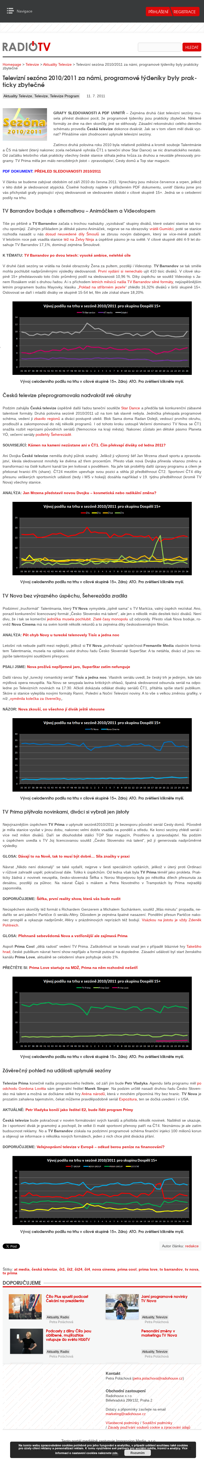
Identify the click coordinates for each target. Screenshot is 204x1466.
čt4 (87, 1269)
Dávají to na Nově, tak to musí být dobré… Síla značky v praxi (74, 856)
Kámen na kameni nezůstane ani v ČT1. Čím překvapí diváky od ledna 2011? (97, 445)
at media (21, 1269)
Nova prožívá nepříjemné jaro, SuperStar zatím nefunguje (78, 667)
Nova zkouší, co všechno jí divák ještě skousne (61, 709)
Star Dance (130, 408)
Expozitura (128, 1099)
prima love (148, 1269)
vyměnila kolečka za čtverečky (35, 698)
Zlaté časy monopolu (110, 619)
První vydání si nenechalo (120, 271)
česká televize (44, 1269)
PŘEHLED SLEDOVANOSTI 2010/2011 (68, 171)
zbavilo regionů (47, 418)
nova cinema (103, 1269)
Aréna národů (93, 1094)
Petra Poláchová (61, 1322)
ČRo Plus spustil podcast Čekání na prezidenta (67, 1298)
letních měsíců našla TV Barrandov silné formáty (132, 282)
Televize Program (64, 96)
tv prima (10, 1273)
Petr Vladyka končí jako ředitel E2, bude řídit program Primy (79, 1110)
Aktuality (53, 1317)
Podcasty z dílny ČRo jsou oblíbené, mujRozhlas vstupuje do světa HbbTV (68, 1335)
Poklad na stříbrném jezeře (102, 287)
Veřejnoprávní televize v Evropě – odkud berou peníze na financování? (101, 1147)
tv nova (191, 1269)
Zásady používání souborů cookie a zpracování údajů (149, 1427)
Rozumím (137, 1452)
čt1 (62, 1269)
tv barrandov (171, 1269)
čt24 (78, 1269)
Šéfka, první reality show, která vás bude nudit (79, 899)
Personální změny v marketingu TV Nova (159, 1333)
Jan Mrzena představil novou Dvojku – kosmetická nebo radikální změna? (89, 493)
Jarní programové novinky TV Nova (164, 1298)
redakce (192, 1246)
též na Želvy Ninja (79, 239)
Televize (32, 64)
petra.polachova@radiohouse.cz (158, 1378)
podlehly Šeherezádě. (54, 434)
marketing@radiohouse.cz (126, 1414)
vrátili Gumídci (161, 229)
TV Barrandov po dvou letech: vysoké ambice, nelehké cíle (77, 255)
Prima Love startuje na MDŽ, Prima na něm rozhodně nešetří (83, 967)
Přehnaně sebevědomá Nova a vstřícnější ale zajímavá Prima (73, 936)
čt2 (70, 1269)
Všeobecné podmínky (122, 1423)
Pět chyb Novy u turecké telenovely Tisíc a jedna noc (71, 635)
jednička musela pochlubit (69, 619)
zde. (115, 1453)
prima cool (127, 1269)
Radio (64, 1317)
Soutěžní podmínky (157, 1423)
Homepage (12, 64)
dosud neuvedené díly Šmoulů (72, 234)
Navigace (12, 11)
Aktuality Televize (57, 64)
